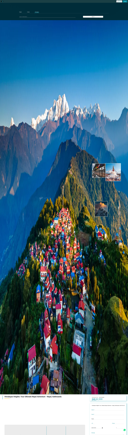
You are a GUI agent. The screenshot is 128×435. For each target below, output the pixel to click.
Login (125, 1)
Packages (37, 12)
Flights (20, 12)
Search (93, 16)
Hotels (28, 12)
